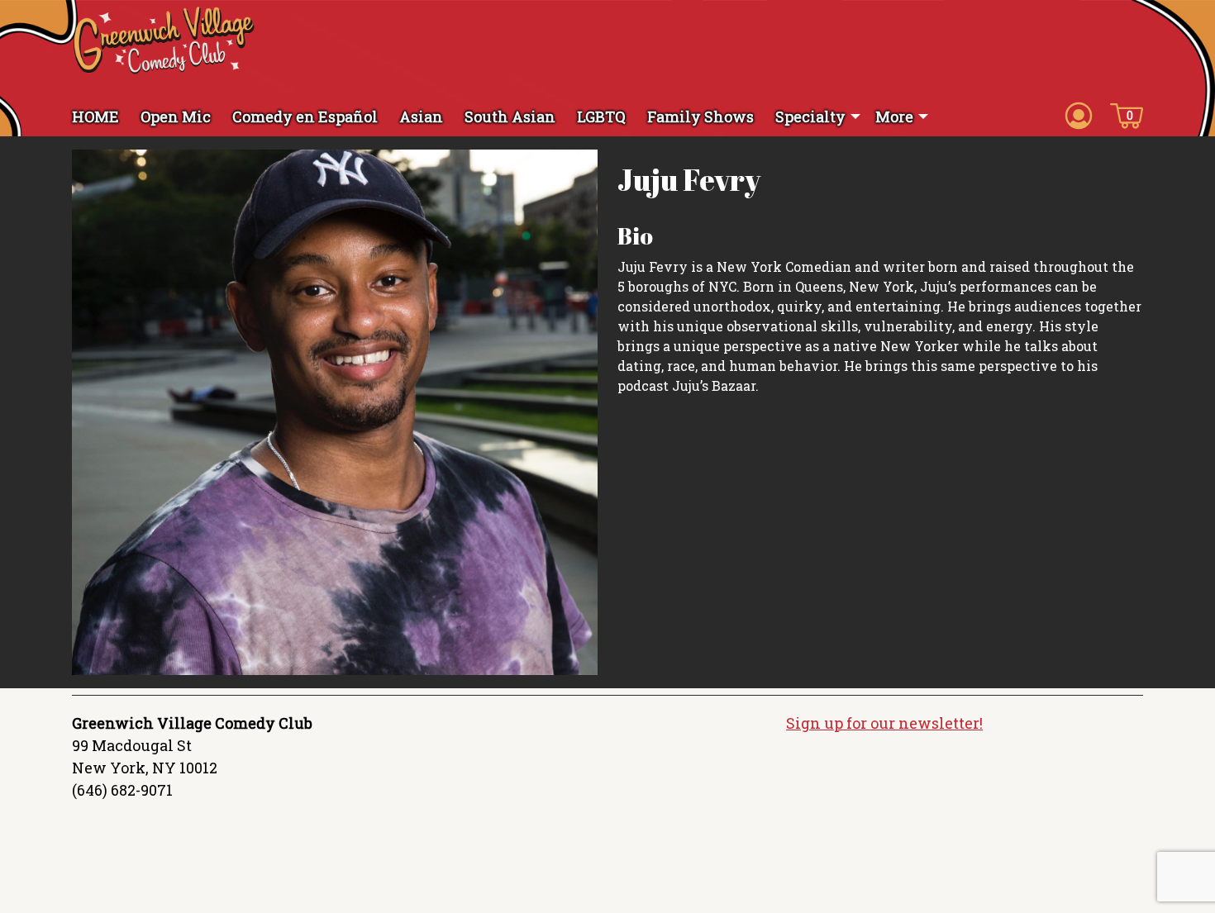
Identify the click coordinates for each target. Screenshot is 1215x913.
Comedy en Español (305, 116)
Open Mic (176, 116)
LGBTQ (601, 116)
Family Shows (700, 116)
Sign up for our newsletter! (884, 723)
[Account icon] (1078, 114)
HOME (95, 116)
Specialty (810, 116)
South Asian (510, 116)
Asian (421, 116)
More (894, 116)
